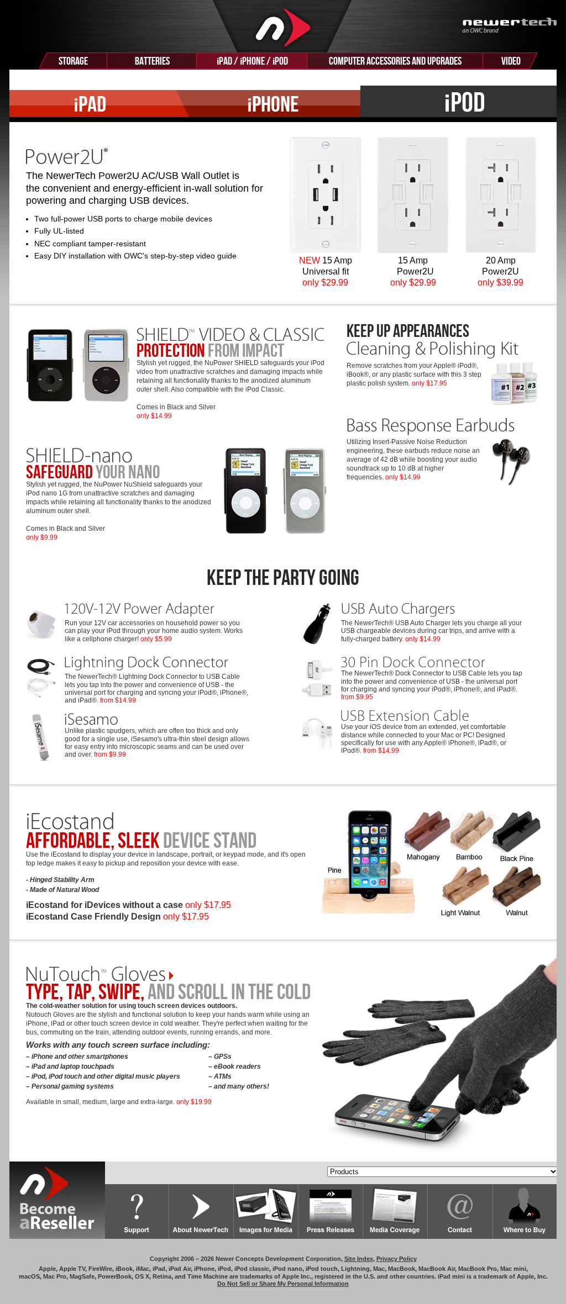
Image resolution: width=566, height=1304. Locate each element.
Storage (73, 61)
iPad (92, 104)
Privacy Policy (396, 1258)
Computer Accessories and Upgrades (395, 61)
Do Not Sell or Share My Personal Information (283, 1283)
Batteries (152, 61)
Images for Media (266, 1211)
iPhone (268, 104)
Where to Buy (525, 1211)
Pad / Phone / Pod (252, 61)
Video (511, 61)
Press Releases (330, 1211)
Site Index (358, 1258)
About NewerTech (201, 1211)
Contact (460, 1211)
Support (137, 1211)
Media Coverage (395, 1211)
